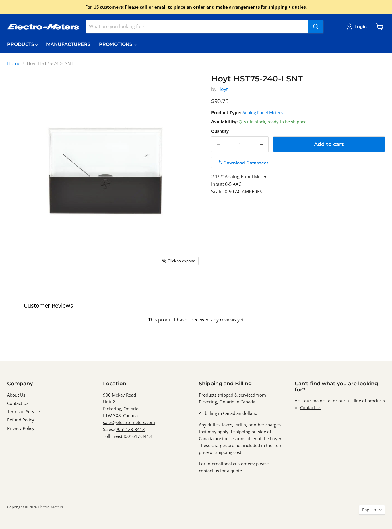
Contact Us (17, 403)
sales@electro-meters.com (129, 422)
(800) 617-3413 (136, 436)
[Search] (315, 26)
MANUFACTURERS (68, 44)
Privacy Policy (20, 428)
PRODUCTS (21, 44)
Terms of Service (23, 411)
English (369, 509)
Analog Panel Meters (262, 112)
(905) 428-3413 (129, 429)
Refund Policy (20, 420)
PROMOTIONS (116, 44)
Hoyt (223, 89)
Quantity (220, 131)
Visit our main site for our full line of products (340, 400)
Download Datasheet (245, 162)
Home (13, 63)
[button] (357, 26)
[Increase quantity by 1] (261, 144)
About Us (16, 395)
